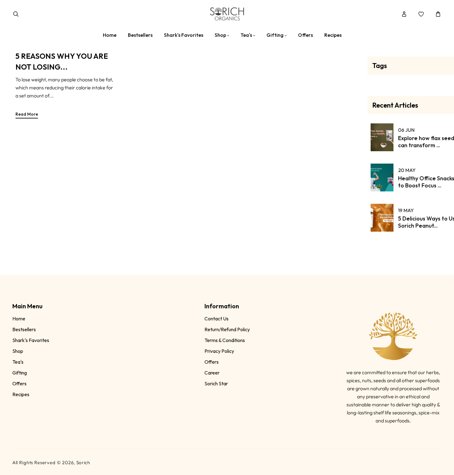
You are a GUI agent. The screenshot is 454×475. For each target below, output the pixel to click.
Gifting (19, 373)
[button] (15, 14)
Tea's (17, 362)
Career (212, 373)
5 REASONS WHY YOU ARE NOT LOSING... (61, 61)
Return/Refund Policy (227, 329)
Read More (26, 114)
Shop (17, 351)
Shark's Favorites (30, 340)
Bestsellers (24, 329)
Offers (19, 383)
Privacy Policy (219, 351)
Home (18, 318)
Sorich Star (216, 383)
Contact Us (216, 318)
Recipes (20, 394)
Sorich (83, 462)
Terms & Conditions (224, 340)
